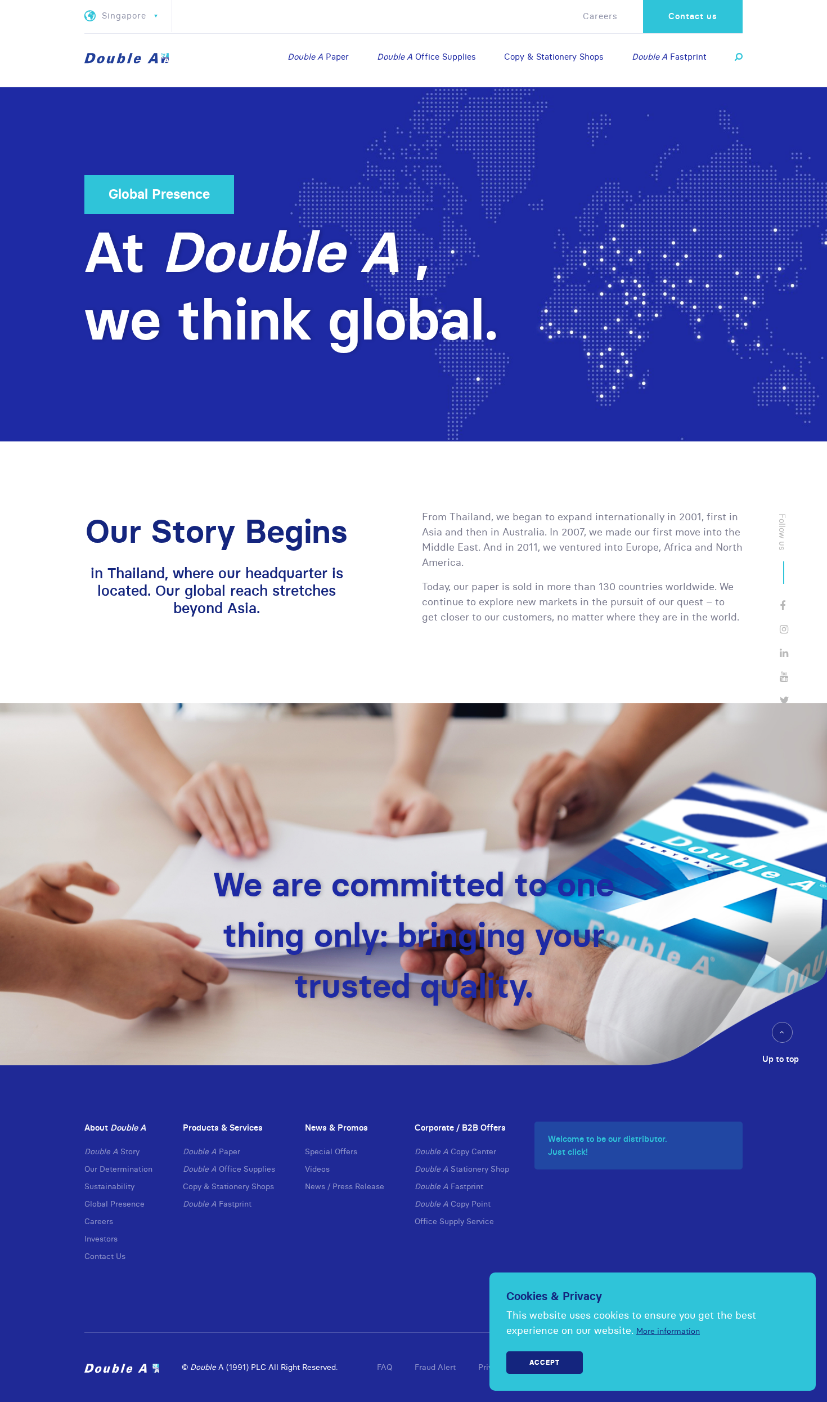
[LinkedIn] (784, 652)
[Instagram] (784, 629)
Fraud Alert (435, 1367)
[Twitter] (784, 700)
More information (668, 1331)
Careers (600, 16)
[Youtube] (784, 676)
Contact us (692, 16)
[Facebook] (782, 605)
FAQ (384, 1367)
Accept (544, 1362)
